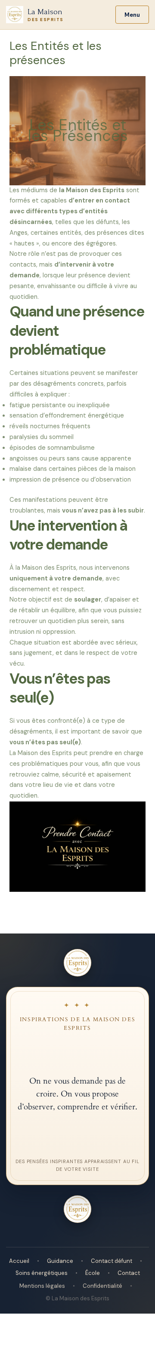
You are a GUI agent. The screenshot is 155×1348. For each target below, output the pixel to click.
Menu (132, 14)
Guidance (60, 1261)
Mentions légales (42, 1286)
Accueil (19, 1261)
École (92, 1273)
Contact (129, 1273)
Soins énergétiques (42, 1273)
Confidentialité (102, 1286)
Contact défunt (111, 1261)
